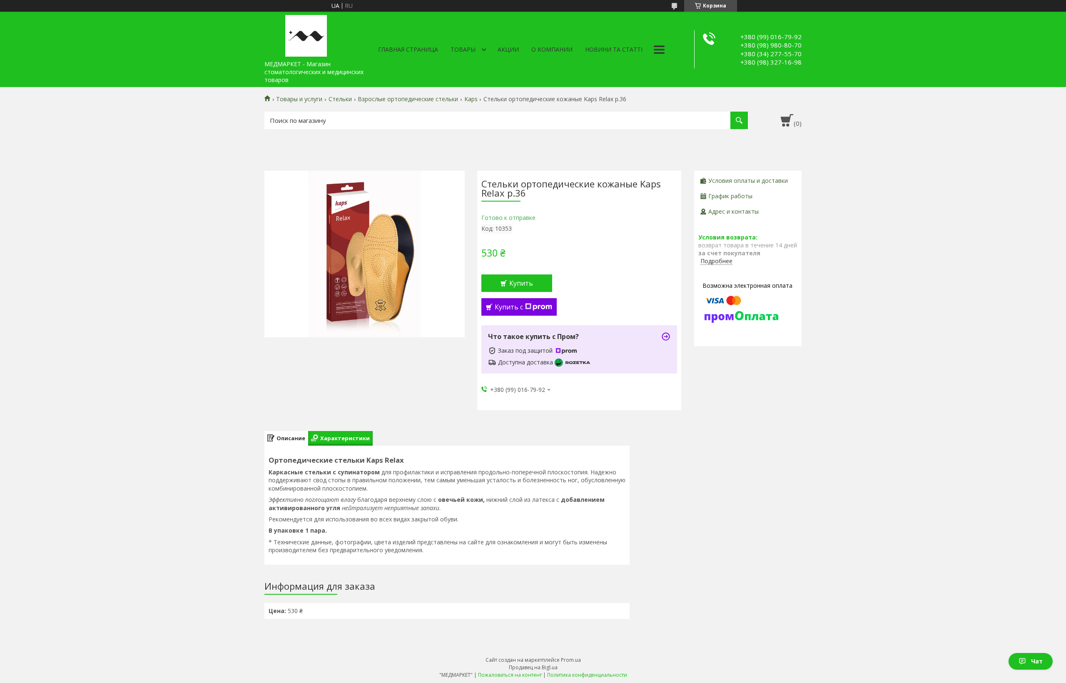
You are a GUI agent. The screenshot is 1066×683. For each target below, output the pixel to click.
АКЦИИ (508, 49)
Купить (521, 283)
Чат (1037, 661)
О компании (552, 49)
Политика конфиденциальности (587, 674)
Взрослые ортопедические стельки (408, 99)
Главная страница (408, 49)
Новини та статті (614, 49)
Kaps (471, 99)
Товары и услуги (299, 99)
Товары (463, 49)
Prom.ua (571, 659)
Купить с (509, 307)
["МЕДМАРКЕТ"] (306, 34)
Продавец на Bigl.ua (533, 667)
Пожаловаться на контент (510, 674)
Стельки (340, 99)
